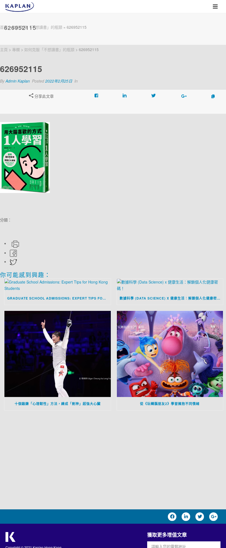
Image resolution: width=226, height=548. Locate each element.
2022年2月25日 (58, 81)
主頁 (4, 49)
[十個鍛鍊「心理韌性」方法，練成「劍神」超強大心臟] (57, 354)
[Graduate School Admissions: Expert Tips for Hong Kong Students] (57, 285)
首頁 (4, 27)
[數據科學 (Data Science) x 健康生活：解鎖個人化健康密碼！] (170, 285)
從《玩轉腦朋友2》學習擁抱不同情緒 (170, 403)
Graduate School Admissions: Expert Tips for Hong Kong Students (59, 298)
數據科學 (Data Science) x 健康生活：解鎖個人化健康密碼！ (171, 298)
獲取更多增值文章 (167, 534)
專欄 (16, 49)
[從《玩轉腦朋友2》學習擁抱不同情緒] (170, 354)
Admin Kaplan (18, 81)
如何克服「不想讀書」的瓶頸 (37, 27)
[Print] (14, 243)
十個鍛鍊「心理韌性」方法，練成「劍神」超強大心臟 (58, 403)
